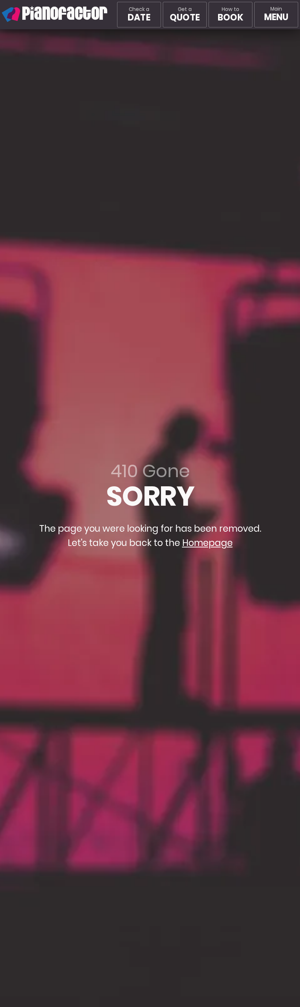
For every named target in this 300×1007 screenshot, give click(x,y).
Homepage (207, 543)
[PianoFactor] (2, 14)
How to (230, 14)
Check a (139, 14)
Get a (185, 14)
